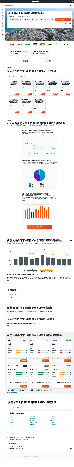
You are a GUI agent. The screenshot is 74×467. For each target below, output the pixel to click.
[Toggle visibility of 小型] (31, 184)
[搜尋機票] (2, 9)
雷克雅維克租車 (13, 420)
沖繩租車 (12, 416)
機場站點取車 (68, 23)
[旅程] (2, 30)
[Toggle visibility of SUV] (42, 184)
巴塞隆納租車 (53, 424)
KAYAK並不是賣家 (13, 443)
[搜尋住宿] (2, 12)
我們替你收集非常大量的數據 (16, 446)
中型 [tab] (40, 249)
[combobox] (12, 16)
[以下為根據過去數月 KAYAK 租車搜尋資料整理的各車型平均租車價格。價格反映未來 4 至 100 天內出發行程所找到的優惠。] (71, 240)
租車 (15, 456)
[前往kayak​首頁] (9, 5)
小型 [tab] (35, 249)
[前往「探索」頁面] (2, 23)
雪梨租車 (52, 418)
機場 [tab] (18, 407)
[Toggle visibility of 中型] (31, 186)
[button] (72, 1)
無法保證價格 (25, 439)
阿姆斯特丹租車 (33, 422)
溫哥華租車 (52, 422)
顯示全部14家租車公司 (12, 392)
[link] (39, 227)
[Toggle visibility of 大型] (42, 186)
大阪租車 (32, 424)
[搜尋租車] (2, 15)
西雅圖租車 (12, 422)
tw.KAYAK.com (10, 456)
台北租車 (12, 418)
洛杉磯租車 (32, 416)
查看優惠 (16, 93)
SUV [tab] (44, 249)
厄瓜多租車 (20, 456)
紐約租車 (52, 420)
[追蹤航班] (2, 26)
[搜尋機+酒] (2, 18)
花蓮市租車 (12, 426)
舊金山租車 (52, 416)
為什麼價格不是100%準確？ (16, 448)
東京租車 (32, 420)
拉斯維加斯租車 (13, 424)
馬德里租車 (32, 418)
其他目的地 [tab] (12, 407)
